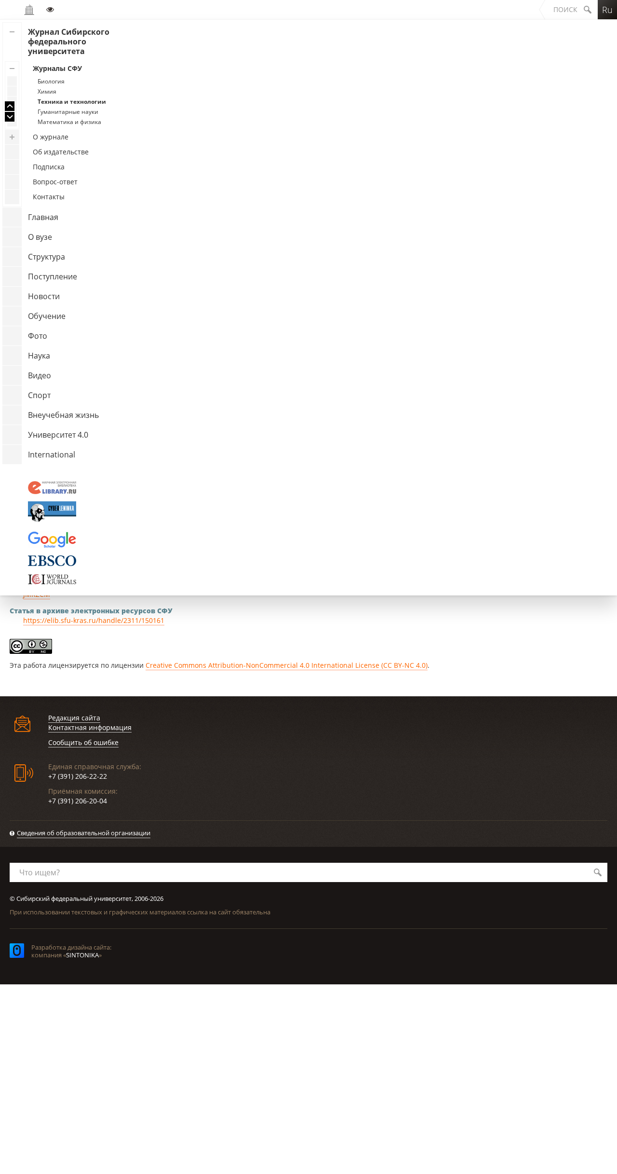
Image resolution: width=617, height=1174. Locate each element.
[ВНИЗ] (9, 117)
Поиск (565, 9)
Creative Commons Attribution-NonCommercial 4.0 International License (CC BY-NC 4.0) (287, 665)
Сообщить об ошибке (83, 742)
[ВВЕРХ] (9, 106)
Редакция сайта (74, 717)
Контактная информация (90, 727)
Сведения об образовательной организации (83, 833)
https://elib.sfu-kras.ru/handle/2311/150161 (93, 620)
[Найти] (597, 872)
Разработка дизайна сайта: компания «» (71, 951)
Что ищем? (39, 872)
